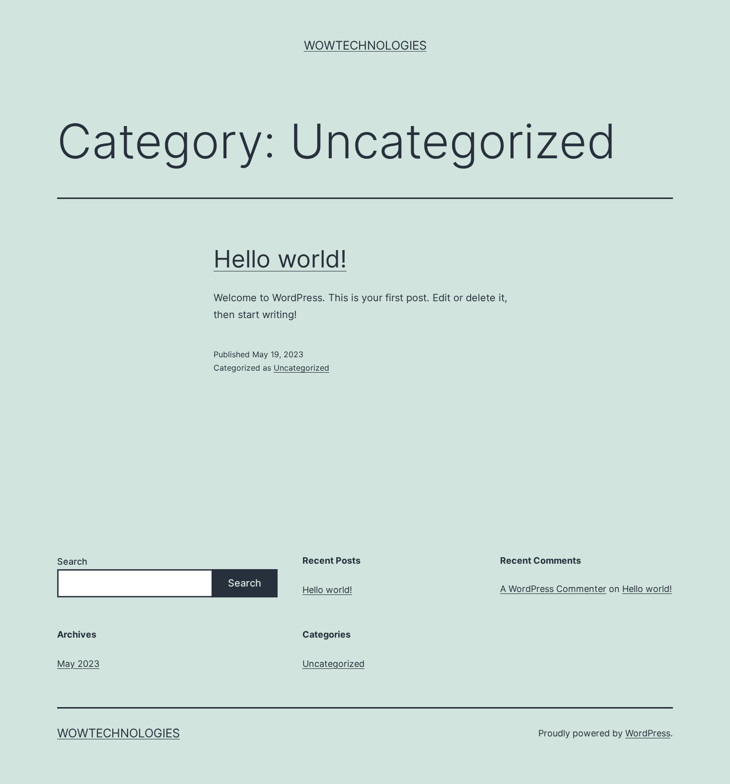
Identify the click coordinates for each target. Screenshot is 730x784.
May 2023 (78, 663)
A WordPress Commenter (553, 589)
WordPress (647, 733)
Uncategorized (301, 368)
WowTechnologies (365, 45)
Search (72, 561)
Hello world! (280, 258)
